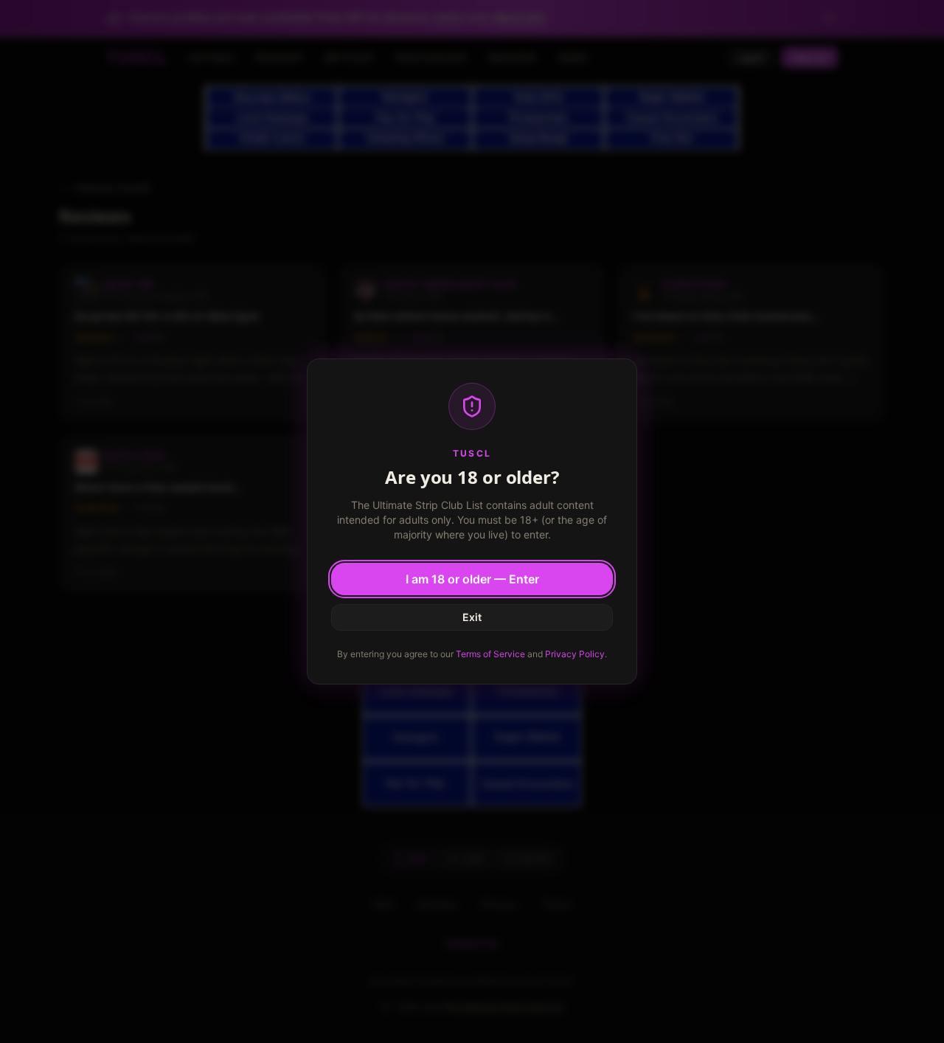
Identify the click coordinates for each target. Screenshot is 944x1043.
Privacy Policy (575, 653)
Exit (472, 617)
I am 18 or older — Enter (472, 579)
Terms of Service (490, 653)
